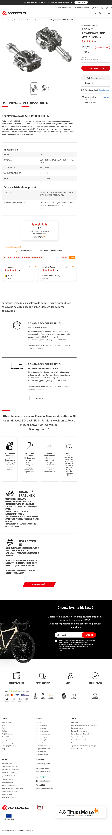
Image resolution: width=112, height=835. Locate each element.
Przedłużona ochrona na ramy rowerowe (84, 725)
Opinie (25, 103)
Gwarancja (74, 722)
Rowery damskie (41, 746)
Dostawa (34, 103)
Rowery (39, 722)
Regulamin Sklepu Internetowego (13, 788)
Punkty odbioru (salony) (10, 791)
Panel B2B (5, 737)
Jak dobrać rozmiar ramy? (10, 766)
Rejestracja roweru (77, 743)
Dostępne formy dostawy (10, 769)
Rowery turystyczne (43, 737)
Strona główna (6, 20)
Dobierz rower (41, 751)
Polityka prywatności (9, 785)
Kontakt (42, 785)
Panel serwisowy (7, 743)
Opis (5, 103)
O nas (3, 725)
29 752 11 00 (43, 777)
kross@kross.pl (44, 781)
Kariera (4, 731)
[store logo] (14, 13)
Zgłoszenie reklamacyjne (79, 731)
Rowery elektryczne (43, 734)
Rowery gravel (41, 728)
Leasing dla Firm (7, 740)
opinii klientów (39, 231)
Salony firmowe (64, 8)
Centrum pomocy (7, 779)
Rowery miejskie (41, 740)
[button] (88, 41)
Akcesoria (29, 20)
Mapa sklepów (83, 8)
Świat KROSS (6, 722)
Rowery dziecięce (42, 743)
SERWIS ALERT (76, 749)
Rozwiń (38, 398)
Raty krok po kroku (8, 772)
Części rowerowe (41, 20)
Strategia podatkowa (9, 746)
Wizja (3, 728)
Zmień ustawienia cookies (44, 788)
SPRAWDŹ (81, 2)
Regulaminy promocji (9, 797)
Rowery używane (42, 754)
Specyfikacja (15, 103)
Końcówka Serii (19, 20)
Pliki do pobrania (7, 782)
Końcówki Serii (7, 763)
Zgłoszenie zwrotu (77, 737)
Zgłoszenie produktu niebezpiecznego (83, 746)
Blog (97, 8)
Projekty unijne (7, 734)
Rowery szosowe (42, 731)
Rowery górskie (41, 725)
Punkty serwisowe (77, 728)
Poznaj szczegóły (39, 584)
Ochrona (44, 103)
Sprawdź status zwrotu (79, 740)
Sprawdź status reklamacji (80, 734)
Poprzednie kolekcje (43, 749)
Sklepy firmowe (7, 794)
